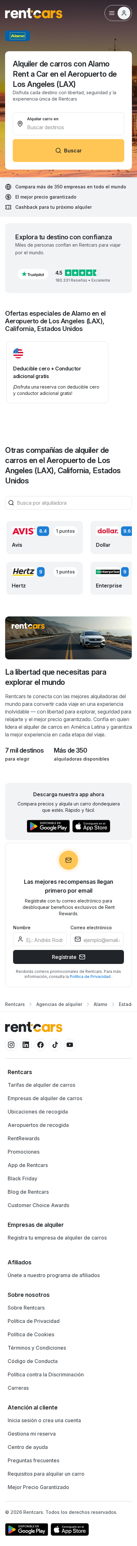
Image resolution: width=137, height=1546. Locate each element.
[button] (32, 274)
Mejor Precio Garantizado (38, 1487)
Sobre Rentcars (26, 1307)
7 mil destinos (24, 750)
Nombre (22, 927)
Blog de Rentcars (28, 1192)
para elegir (17, 759)
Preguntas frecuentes (33, 1460)
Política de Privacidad (91, 976)
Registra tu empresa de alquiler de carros (57, 1237)
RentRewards (24, 1138)
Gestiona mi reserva (32, 1433)
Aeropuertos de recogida (38, 1125)
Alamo (100, 1004)
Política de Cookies (31, 1334)
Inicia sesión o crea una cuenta (44, 1420)
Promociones (24, 1152)
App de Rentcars (28, 1165)
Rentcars (15, 1004)
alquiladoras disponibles (81, 759)
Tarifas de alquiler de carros (41, 1085)
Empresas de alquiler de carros (45, 1098)
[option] (68, 1072)
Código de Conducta (33, 1361)
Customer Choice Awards (38, 1205)
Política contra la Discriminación (46, 1374)
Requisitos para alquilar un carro (46, 1474)
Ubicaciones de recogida (38, 1111)
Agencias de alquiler (59, 1004)
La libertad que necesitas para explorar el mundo (55, 677)
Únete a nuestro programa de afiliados (54, 1275)
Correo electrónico (91, 927)
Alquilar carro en (42, 118)
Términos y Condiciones (37, 1348)
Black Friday (22, 1178)
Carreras (18, 1388)
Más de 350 (70, 750)
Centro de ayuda (28, 1447)
